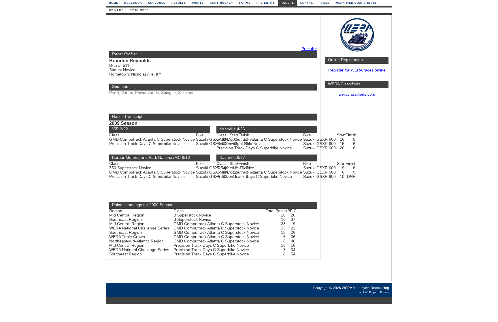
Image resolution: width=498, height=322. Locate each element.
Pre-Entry (265, 2)
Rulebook (133, 2)
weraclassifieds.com (357, 94)
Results (178, 2)
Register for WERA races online (357, 70)
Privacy (384, 292)
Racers (287, 2)
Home (113, 2)
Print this (309, 49)
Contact (307, 2)
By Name (116, 10)
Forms (244, 2)
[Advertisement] (356, 191)
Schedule (156, 2)
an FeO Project (368, 292)
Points (198, 2)
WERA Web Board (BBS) (355, 2)
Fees (325, 2)
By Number (139, 10)
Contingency (221, 2)
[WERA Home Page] (357, 51)
